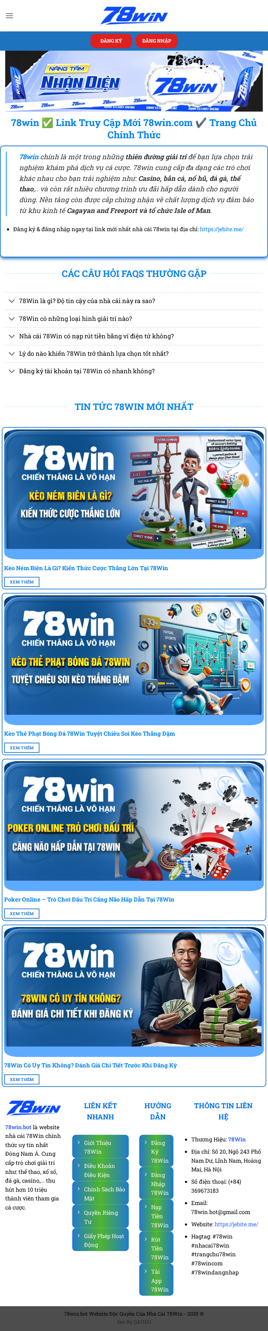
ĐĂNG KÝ (111, 41)
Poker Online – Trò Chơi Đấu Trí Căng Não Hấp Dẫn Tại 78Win (89, 899)
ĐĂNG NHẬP (156, 41)
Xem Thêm (22, 581)
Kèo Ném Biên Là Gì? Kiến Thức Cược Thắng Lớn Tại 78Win (86, 568)
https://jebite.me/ (222, 229)
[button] (9, 15)
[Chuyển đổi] (12, 301)
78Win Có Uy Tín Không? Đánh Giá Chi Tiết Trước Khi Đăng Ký (90, 1065)
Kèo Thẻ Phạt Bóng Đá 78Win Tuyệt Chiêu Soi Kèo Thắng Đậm (89, 733)
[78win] (134, 16)
